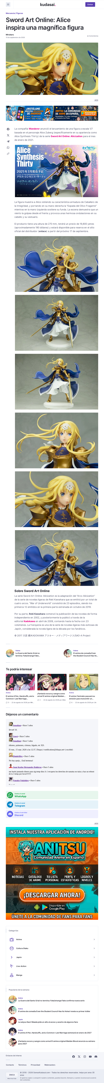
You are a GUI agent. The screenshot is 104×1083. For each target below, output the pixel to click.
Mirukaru (10, 35)
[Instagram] (84, 1056)
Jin (95, 702)
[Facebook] (73, 1056)
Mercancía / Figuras (14, 13)
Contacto (10, 1065)
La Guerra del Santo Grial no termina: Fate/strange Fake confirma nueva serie (27, 655)
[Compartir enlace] (8, 153)
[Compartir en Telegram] (8, 141)
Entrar (90, 4)
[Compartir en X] (8, 135)
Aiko (64, 700)
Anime (8, 693)
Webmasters (49, 1065)
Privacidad (35, 1065)
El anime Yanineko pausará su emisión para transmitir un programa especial (82, 698)
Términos (22, 1065)
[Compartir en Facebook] (8, 129)
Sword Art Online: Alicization (66, 136)
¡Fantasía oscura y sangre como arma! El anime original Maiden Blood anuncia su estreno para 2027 (51, 697)
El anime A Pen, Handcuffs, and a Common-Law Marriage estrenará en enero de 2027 (20, 698)
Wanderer (34, 128)
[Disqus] (52, 753)
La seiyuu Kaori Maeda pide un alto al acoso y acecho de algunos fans (48, 1022)
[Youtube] (90, 1056)
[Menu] (8, 4)
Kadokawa (29, 621)
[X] (79, 1056)
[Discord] (96, 1056)
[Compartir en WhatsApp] (8, 147)
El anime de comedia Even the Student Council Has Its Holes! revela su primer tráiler (85, 657)
